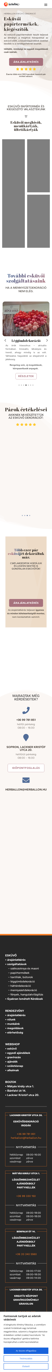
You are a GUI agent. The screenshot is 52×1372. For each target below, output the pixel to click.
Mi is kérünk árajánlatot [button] (26, 497)
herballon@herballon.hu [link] (26, 1137)
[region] (26, 1342)
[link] (11, 4)
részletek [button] (26, 376)
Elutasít (26, 1366)
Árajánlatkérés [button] (26, 61)
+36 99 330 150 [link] (26, 1195)
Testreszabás (26, 1358)
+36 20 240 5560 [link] (26, 1254)
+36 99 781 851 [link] (26, 1133)
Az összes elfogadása (26, 1350)
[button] (45, 4)
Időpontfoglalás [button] (26, 768)
